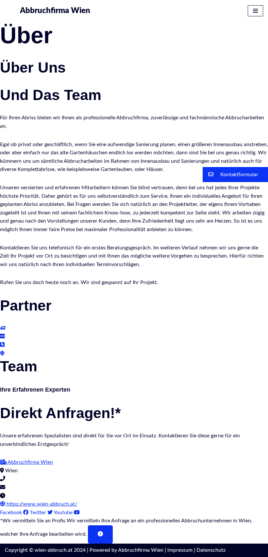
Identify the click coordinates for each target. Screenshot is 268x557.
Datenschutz (211, 550)
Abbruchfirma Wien (140, 550)
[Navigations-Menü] (255, 10)
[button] (235, 174)
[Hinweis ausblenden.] (100, 534)
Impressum (180, 550)
